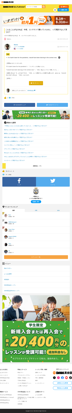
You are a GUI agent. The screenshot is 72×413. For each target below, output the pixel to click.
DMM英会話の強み (5, 378)
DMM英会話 (30, 90)
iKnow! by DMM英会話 (6, 395)
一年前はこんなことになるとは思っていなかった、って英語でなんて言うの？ (25, 126)
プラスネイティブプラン (24, 375)
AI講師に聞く (64, 10)
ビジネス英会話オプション (24, 383)
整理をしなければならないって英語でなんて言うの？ (19, 133)
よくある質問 (8, 274)
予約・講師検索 (39, 378)
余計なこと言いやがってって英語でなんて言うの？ (18, 129)
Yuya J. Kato (11, 229)
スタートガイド (4, 375)
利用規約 (6, 279)
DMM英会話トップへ (10, 285)
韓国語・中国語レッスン (24, 378)
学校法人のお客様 (62, 388)
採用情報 (20, 404)
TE (9, 251)
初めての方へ (8, 268)
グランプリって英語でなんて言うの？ (14, 149)
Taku (10, 243)
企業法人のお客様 (62, 383)
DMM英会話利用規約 (23, 395)
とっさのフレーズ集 (40, 397)
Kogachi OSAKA (12, 236)
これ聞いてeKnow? (22, 386)
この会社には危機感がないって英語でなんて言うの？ (19, 141)
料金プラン (20, 372)
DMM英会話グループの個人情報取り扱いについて (26, 398)
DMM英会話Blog (4, 402)
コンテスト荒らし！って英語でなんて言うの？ (17, 145)
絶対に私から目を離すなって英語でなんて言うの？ (18, 137)
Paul (10, 215)
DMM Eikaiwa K (12, 222)
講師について (38, 372)
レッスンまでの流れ (40, 375)
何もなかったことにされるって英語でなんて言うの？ (19, 153)
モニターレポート (4, 383)
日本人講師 (3, 380)
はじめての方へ (4, 372)
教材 (36, 380)
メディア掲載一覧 (22, 401)
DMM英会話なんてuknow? (7, 397)
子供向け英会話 (22, 380)
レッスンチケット (39, 383)
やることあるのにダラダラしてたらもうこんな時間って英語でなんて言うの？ (25, 156)
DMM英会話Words (5, 400)
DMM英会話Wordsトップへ (12, 290)
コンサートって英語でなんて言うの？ (14, 160)
